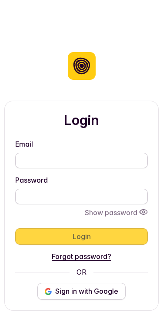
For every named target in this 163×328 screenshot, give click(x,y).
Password (31, 180)
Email (24, 144)
